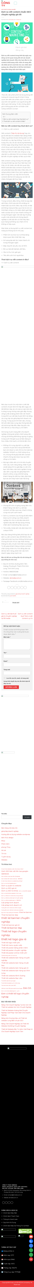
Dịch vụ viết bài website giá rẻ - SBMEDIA (11, 900)
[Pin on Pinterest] (21, 587)
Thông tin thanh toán (10, 1219)
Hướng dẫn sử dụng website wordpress (15, 834)
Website (4, 860)
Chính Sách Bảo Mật (10, 1213)
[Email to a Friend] (18, 587)
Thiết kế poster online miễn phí (14, 953)
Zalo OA (27, 988)
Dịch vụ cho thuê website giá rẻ (8, 883)
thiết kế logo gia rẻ (13, 939)
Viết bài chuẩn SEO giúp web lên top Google (11, 988)
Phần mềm (5, 844)
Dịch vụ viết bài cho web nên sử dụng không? (12, 895)
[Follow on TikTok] (6, 1202)
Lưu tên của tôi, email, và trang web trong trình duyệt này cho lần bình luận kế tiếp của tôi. (17, 680)
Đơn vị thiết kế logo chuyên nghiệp (15, 995)
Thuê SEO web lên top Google (8, 980)
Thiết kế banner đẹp (11, 928)
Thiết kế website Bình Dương (13, 976)
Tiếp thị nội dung (17, 133)
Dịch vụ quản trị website (11, 886)
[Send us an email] (9, 1202)
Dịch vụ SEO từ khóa (9, 891)
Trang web (7, 669)
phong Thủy (5, 847)
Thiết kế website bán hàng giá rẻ (14, 968)
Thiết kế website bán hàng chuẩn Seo (15, 964)
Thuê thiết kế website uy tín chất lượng (10, 983)
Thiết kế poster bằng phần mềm (14, 948)
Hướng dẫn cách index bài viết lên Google (11, 907)
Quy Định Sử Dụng (9, 1222)
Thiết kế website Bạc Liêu (11, 978)
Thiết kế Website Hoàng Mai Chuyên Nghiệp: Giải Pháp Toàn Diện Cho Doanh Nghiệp (15, 1013)
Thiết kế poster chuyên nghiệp (13, 950)
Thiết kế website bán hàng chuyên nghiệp (15, 959)
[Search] (15, 3)
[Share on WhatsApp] (8, 587)
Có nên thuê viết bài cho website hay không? (11, 881)
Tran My (18, 19)
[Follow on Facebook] (3, 1202)
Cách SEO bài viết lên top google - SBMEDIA (15, 872)
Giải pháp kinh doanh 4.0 (11, 905)
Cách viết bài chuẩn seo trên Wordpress (10, 876)
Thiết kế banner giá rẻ (10, 925)
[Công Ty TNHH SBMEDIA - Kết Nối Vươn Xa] (6, 3)
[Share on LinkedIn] (25, 587)
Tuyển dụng (6, 857)
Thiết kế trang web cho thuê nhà (9, 955)
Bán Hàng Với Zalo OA (9, 828)
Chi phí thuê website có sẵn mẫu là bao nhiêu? (12, 869)
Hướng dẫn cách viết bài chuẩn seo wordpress (12, 910)
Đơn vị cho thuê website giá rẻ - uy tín (10, 991)
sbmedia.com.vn (15, 578)
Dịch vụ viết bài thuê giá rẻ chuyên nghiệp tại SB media (9, 616)
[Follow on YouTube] (12, 1202)
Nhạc (3, 841)
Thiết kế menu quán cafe (11, 945)
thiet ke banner (25, 912)
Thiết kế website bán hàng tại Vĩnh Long (15, 972)
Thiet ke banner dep (9, 915)
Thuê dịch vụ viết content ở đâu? (14, 121)
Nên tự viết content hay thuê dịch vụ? (16, 119)
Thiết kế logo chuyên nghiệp (14, 933)
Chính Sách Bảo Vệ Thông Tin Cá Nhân (16, 1226)
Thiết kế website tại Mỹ (9, 1036)
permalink (13, 595)
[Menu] (31, 3)
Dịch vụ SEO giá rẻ (8, 888)
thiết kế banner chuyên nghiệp (15, 920)
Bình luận (7, 637)
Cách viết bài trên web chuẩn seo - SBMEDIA (11, 878)
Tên (5, 652)
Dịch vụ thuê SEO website (25, 891)
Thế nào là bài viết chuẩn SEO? (8, 985)
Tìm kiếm (4, 813)
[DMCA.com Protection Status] (25, 1231)
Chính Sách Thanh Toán (11, 1216)
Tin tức (3, 853)
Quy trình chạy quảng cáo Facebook (9, 912)
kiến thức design (7, 837)
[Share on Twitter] (15, 587)
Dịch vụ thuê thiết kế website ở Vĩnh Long (11, 893)
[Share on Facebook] (12, 587)
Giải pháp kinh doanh (10, 903)
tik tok (3, 850)
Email (6, 661)
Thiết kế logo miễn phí (10, 943)
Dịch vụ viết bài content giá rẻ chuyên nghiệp (12, 898)
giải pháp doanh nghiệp (8, 9)
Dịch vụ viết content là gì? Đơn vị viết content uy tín (25, 616)
